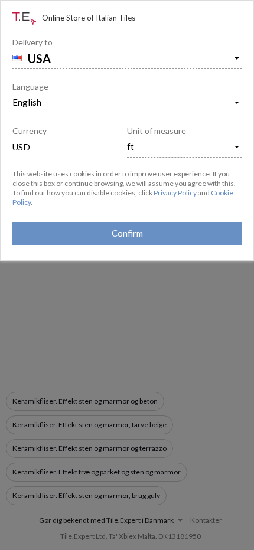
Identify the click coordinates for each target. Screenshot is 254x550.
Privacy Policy (175, 192)
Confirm (127, 233)
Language (30, 86)
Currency (29, 131)
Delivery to (32, 42)
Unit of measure (156, 131)
